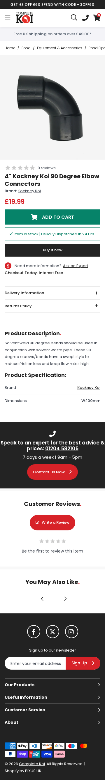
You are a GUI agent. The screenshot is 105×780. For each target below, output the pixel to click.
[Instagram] (71, 631)
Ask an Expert (75, 266)
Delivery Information (24, 293)
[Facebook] (33, 631)
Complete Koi (24, 18)
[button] (96, 18)
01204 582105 (61, 448)
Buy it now (52, 250)
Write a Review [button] (55, 522)
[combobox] (74, 18)
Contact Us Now (49, 472)
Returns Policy (18, 306)
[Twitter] (52, 631)
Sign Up (79, 663)
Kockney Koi (29, 191)
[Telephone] (85, 18)
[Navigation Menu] (7, 18)
